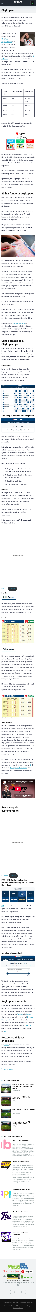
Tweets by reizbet (7, 1069)
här (30, 765)
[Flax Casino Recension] (6, 1220)
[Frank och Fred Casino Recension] (6, 1241)
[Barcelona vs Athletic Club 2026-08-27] (6, 1105)
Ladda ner (12, 588)
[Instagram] (18, 1292)
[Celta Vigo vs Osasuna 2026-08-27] (6, 1118)
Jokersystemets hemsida (18, 768)
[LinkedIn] (23, 1292)
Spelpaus (29, 1306)
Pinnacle (20, 1014)
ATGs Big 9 (28, 1026)
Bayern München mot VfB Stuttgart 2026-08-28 (21, 1123)
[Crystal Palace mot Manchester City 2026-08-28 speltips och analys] (6, 1093)
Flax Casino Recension (20, 1212)
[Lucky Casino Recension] (6, 1170)
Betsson (29, 1014)
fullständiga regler (18, 323)
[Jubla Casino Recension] (6, 1149)
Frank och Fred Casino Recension (20, 1234)
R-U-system (4, 875)
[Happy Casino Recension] (6, 1197)
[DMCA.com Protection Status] (14, 1269)
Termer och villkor (9, 1306)
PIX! (2, 906)
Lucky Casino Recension (20, 1161)
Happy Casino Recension (21, 1189)
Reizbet (18, 2)
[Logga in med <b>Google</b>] (32, 3)
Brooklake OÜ (30, 1302)
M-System (4, 588)
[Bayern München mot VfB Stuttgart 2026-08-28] (6, 1130)
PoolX (6, 1031)
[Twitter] (12, 1292)
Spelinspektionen (18, 1308)
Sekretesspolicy (20, 1306)
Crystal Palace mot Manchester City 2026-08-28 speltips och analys (23, 1086)
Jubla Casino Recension (20, 1140)
